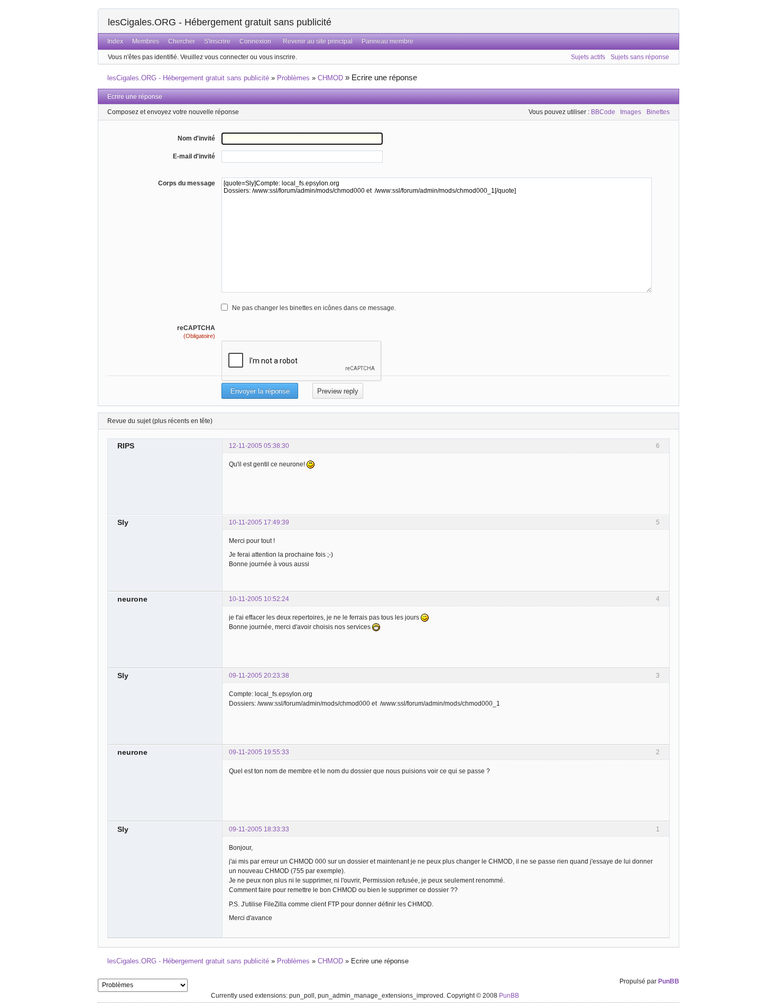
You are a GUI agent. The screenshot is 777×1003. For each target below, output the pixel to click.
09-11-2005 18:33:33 (259, 829)
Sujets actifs (588, 57)
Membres (145, 41)
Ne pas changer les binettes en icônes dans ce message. (314, 308)
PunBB (668, 981)
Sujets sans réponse (639, 57)
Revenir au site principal (318, 41)
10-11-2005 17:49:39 (259, 522)
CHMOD (330, 78)
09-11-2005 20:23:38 (259, 675)
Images (630, 112)
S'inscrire (217, 41)
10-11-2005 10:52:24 (259, 599)
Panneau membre (387, 41)
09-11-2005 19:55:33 (259, 752)
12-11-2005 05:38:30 (259, 445)
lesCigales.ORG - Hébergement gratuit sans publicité (219, 22)
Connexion (255, 41)
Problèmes (293, 78)
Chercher (181, 41)
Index (115, 41)
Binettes (658, 112)
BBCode (603, 112)
